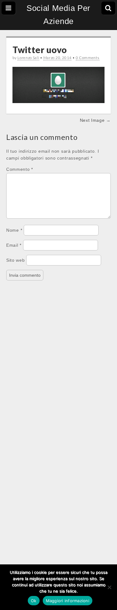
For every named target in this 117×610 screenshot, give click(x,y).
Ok (34, 600)
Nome (14, 230)
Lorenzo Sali (28, 57)
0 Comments (88, 57)
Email (14, 245)
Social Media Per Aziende (58, 14)
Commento (19, 169)
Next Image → (95, 120)
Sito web (15, 260)
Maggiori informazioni (67, 600)
